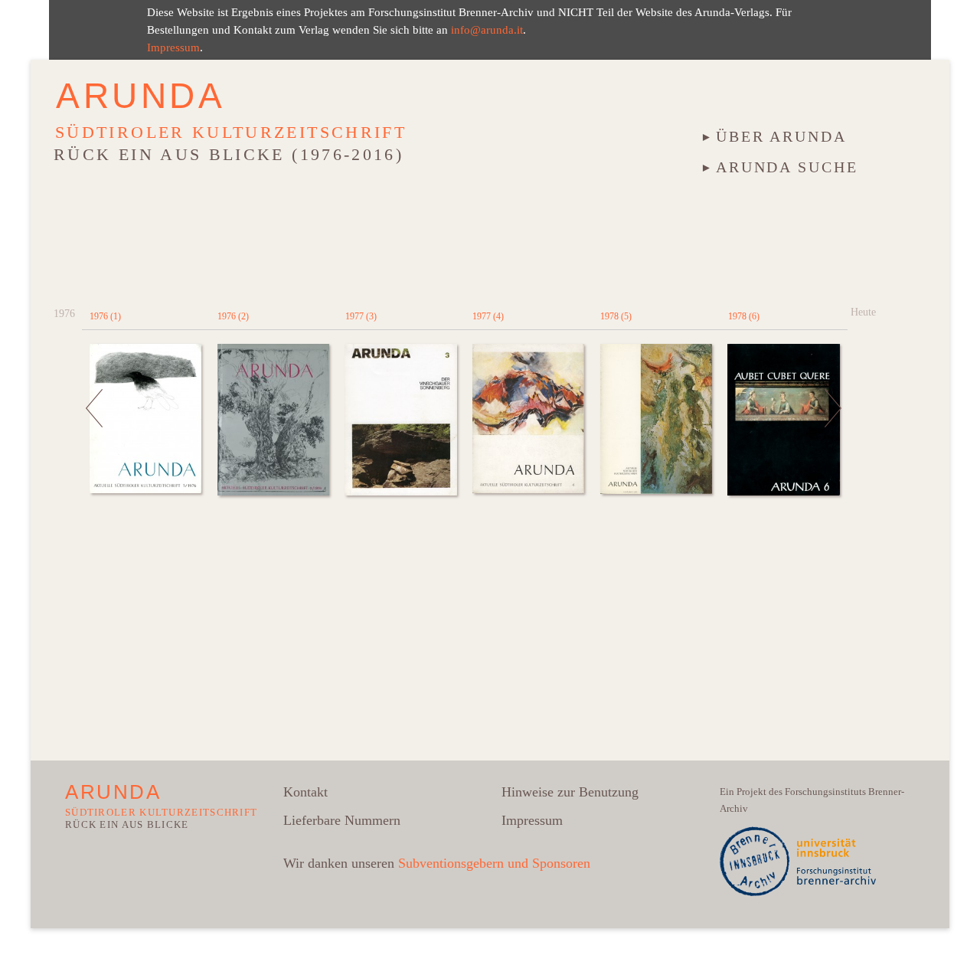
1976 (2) (233, 316)
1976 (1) (105, 316)
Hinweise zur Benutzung (570, 792)
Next (834, 443)
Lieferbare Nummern (341, 820)
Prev (95, 443)
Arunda (141, 95)
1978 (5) (616, 316)
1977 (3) (361, 316)
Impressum (173, 47)
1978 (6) (744, 316)
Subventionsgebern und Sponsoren (494, 863)
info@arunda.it (487, 29)
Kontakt (305, 792)
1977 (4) (488, 316)
